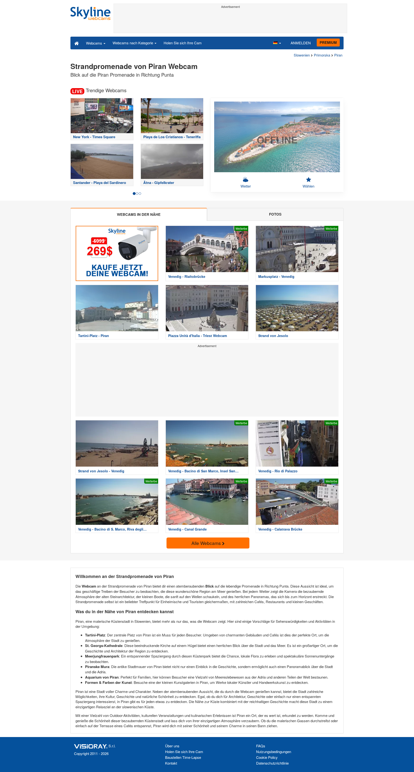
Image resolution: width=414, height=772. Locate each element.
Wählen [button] (308, 186)
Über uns (172, 745)
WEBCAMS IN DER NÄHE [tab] (139, 214)
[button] (277, 43)
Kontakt (171, 763)
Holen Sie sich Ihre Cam (183, 42)
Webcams (94, 43)
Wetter (246, 186)
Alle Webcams (206, 543)
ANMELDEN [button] (301, 42)
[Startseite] (76, 43)
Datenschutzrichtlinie (272, 763)
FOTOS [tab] (275, 214)
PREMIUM (328, 42)
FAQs (260, 745)
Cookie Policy (267, 757)
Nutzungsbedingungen (273, 751)
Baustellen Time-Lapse (183, 757)
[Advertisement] (230, 21)
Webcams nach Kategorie (133, 42)
